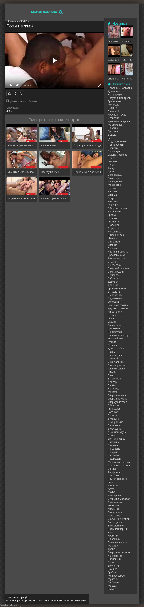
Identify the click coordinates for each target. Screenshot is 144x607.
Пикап (111, 164)
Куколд (112, 341)
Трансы (112, 549)
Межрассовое (116, 575)
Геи (110, 138)
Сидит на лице (116, 325)
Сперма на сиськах (119, 552)
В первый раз (116, 235)
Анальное (113, 508)
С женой (113, 358)
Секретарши (115, 174)
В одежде (113, 224)
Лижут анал (115, 512)
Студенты (113, 228)
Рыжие (112, 589)
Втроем (112, 248)
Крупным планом (118, 308)
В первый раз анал (119, 268)
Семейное (114, 241)
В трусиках (114, 378)
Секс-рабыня (115, 422)
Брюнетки (114, 565)
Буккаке (112, 415)
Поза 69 (112, 315)
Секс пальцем (116, 361)
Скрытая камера (117, 154)
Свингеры (113, 178)
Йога (111, 318)
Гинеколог (114, 408)
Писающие (114, 151)
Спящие (112, 245)
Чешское (113, 218)
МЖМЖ (112, 492)
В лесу (112, 435)
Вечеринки (114, 211)
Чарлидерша (115, 355)
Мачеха (112, 392)
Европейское (115, 338)
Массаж (112, 585)
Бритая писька (116, 438)
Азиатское (114, 515)
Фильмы (112, 161)
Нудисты (113, 148)
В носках (113, 485)
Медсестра (114, 184)
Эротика (113, 131)
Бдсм (111, 171)
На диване (114, 448)
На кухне (113, 452)
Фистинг (113, 204)
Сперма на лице (117, 395)
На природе (115, 94)
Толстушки (114, 495)
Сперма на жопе (117, 398)
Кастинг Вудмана (118, 251)
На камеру (114, 539)
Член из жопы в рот (120, 335)
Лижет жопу (115, 311)
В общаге (113, 418)
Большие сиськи (117, 542)
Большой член (116, 525)
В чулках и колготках (120, 88)
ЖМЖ (111, 488)
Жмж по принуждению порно (54, 198)
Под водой (114, 458)
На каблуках (115, 331)
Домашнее (114, 91)
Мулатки (113, 579)
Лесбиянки (114, 582)
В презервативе (117, 365)
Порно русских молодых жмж (87, 145)
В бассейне (114, 428)
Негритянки (115, 555)
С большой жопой (119, 518)
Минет (112, 562)
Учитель (113, 201)
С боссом (113, 405)
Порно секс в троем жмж (87, 172)
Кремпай (113, 535)
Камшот (112, 569)
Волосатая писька (119, 465)
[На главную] (44, 12)
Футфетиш (114, 472)
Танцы (111, 168)
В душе (112, 134)
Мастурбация (116, 124)
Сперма (112, 194)
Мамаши (113, 545)
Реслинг (112, 345)
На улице (113, 128)
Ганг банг (113, 475)
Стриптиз (113, 118)
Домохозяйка (116, 348)
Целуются (114, 328)
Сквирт (112, 321)
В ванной (113, 111)
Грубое (112, 572)
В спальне (114, 425)
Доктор (112, 382)
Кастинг (112, 191)
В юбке (112, 385)
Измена (112, 238)
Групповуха (115, 101)
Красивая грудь (117, 114)
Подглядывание (117, 141)
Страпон (113, 261)
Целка (111, 158)
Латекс (112, 375)
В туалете (114, 291)
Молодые (113, 104)
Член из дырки (116, 368)
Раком (111, 351)
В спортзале (115, 295)
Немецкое (114, 275)
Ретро (111, 198)
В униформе (115, 181)
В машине (114, 442)
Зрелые (112, 214)
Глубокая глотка (118, 305)
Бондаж (112, 468)
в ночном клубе (117, 432)
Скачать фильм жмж (20, 145)
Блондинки (114, 559)
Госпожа (113, 412)
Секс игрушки (116, 271)
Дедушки (113, 281)
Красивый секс (116, 255)
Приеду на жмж (50, 172)
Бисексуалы (115, 522)
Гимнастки (114, 221)
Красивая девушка (119, 121)
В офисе (113, 445)
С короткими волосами (115, 503)
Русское (112, 188)
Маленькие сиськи (119, 462)
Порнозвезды (116, 144)
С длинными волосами (115, 300)
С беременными (117, 208)
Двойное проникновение (117, 286)
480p (9, 111)
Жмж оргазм (48, 145)
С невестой (114, 265)
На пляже (113, 388)
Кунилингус (114, 231)
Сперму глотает (117, 402)
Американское (116, 258)
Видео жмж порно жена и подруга (21, 198)
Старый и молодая (119, 498)
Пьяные (112, 108)
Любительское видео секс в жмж (21, 172)
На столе (113, 455)
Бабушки (113, 278)
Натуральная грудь (119, 98)
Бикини (112, 371)
